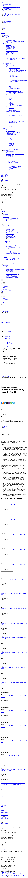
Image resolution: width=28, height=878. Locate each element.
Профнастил (11, 104)
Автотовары (6, 35)
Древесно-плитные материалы (13, 111)
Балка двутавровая (10, 46)
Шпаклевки (11, 87)
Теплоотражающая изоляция (15, 71)
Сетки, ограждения (10, 102)
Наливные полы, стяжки (14, 88)
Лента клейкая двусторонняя (15, 115)
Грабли (10, 139)
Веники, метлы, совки (14, 165)
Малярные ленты (13, 122)
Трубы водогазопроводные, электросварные (16, 58)
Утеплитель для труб (13, 76)
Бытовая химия (9, 155)
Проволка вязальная (10, 160)
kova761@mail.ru (4, 180)
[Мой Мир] (5, 403)
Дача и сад (5, 128)
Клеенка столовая (10, 152)
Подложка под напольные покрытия (17, 70)
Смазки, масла (9, 156)
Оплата (5, 426)
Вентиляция (6, 36)
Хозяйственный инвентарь (12, 162)
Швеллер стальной (10, 54)
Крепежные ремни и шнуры (12, 158)
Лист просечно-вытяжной (12, 51)
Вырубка (11, 103)
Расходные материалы (14, 149)
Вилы (10, 138)
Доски (10, 98)
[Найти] (4, 283)
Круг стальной (9, 49)
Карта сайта (3, 807)
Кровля (8, 94)
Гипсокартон (12, 93)
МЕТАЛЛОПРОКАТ (8, 43)
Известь (10, 82)
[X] (7, 403)
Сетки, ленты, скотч (11, 114)
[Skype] (13, 403)
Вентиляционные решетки (12, 37)
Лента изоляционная (13, 118)
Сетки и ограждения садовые (13, 129)
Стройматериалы (7, 63)
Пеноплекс (11, 75)
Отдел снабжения (7, 9)
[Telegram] (14, 403)
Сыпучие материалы (11, 125)
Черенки (11, 145)
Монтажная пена (13, 110)
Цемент (10, 89)
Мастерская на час (7, 8)
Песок (10, 126)
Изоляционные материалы (12, 66)
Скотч (10, 116)
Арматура (8, 45)
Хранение (5, 15)
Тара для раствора (10, 65)
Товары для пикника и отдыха (13, 132)
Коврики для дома (10, 151)
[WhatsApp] (11, 403)
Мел (10, 86)
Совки (10, 148)
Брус (10, 99)
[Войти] (1, 315)
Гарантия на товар (7, 22)
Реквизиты (5, 28)
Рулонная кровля (13, 95)
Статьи (5, 29)
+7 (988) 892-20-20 (5, 176)
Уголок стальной (10, 53)
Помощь (2, 810)
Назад (7, 339)
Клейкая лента (12, 120)
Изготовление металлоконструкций (11, 7)
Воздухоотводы (9, 39)
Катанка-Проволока (10, 47)
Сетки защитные (10, 157)
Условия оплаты (7, 20)
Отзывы (5, 425)
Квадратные (11, 60)
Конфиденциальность (6, 872)
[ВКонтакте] (1, 403)
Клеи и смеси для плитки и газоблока (17, 85)
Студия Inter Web (19, 871)
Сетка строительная (13, 123)
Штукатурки (12, 83)
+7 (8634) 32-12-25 (5, 174)
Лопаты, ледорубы (13, 140)
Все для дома (6, 150)
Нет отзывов (3, 397)
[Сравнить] (1, 400)
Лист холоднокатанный (11, 57)
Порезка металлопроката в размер (11, 10)
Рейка (10, 100)
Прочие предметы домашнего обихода (15, 154)
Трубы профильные (10, 59)
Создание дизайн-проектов (9, 13)
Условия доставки (7, 21)
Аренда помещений (7, 4)
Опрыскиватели (12, 144)
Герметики (11, 108)
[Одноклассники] (3, 403)
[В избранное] (1, 399)
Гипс (10, 78)
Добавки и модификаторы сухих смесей (18, 80)
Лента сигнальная (13, 117)
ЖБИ (7, 64)
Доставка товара (7, 5)
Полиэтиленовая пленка (14, 68)
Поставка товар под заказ (9, 11)
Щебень (10, 127)
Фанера (10, 112)
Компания (3, 801)
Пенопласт (11, 74)
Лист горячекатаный (11, 55)
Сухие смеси (9, 77)
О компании (6, 27)
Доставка (5, 427)
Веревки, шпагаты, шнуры (15, 166)
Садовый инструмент (11, 134)
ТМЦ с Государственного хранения (11, 14)
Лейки (10, 135)
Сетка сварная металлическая (15, 105)
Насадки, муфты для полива (15, 137)
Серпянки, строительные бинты (16, 121)
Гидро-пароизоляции (13, 69)
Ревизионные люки (10, 40)
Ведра (10, 163)
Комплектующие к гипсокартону (16, 92)
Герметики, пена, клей (11, 106)
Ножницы (11, 168)
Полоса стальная (10, 52)
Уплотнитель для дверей (11, 161)
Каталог (2, 800)
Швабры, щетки (12, 169)
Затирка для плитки (13, 81)
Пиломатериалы (10, 97)
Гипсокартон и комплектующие (13, 91)
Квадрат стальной (10, 48)
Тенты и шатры (9, 133)
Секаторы (11, 146)
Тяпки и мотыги (12, 142)
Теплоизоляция (12, 72)
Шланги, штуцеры (13, 143)
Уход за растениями (10, 131)
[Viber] (9, 403)
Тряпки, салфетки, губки (14, 167)
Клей (10, 109)
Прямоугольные (12, 62)
